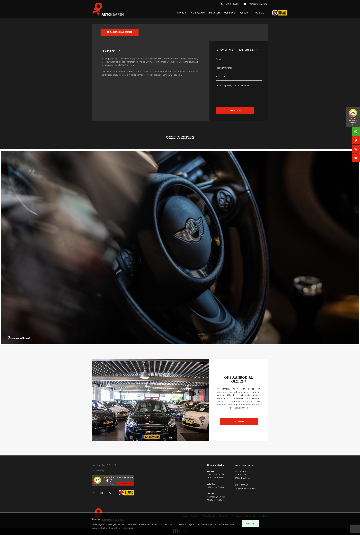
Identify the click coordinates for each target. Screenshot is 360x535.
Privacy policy (98, 471)
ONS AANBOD (238, 422)
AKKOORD (250, 524)
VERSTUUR (235, 111)
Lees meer (128, 528)
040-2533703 (232, 4)
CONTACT (260, 13)
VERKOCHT (245, 13)
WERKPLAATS (198, 13)
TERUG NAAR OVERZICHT (119, 32)
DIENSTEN (214, 13)
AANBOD (181, 13)
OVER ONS (229, 13)
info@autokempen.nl (258, 4)
